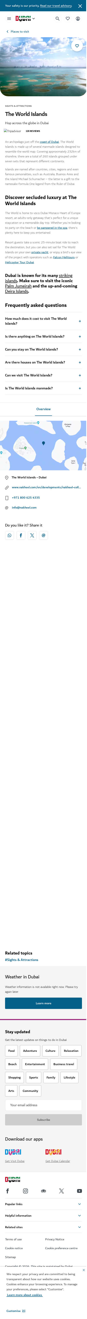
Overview (43, 409)
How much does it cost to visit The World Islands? (36, 321)
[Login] (78, 18)
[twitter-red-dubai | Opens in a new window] (32, 535)
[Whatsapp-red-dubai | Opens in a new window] (9, 535)
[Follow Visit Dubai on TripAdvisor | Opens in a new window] (43, 1191)
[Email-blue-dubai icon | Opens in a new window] (43, 535)
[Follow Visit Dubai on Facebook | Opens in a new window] (7, 1191)
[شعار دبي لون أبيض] (17, 1180)
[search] (58, 19)
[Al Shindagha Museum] (43, 866)
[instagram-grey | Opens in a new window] (25, 1191)
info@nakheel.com (24, 507)
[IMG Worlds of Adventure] (43, 774)
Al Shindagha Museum (26, 906)
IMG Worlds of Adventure (29, 813)
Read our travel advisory (55, 5)
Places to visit (20, 31)
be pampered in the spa (52, 227)
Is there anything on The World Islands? (34, 336)
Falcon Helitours (64, 257)
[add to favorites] (77, 45)
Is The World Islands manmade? (29, 388)
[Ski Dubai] (43, 589)
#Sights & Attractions (21, 960)
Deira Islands (16, 291)
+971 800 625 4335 (26, 497)
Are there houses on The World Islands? (35, 362)
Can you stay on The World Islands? (31, 349)
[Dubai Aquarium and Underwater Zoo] (43, 681)
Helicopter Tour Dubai (19, 262)
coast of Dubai (49, 141)
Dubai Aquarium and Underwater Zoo (38, 721)
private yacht (39, 252)
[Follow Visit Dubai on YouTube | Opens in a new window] (79, 1191)
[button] (15, 1311)
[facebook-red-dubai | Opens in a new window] (20, 535)
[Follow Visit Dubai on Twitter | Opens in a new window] (61, 1191)
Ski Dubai (17, 628)
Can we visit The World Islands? (28, 375)
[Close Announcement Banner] (80, 5)
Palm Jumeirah (18, 286)
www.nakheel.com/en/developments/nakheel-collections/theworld (47, 487)
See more (43, 937)
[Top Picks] (68, 18)
